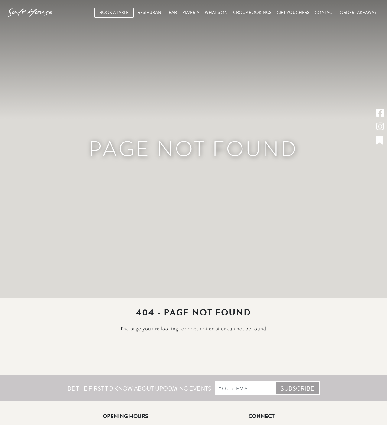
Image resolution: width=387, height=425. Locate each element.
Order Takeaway (358, 13)
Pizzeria (190, 13)
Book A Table (113, 12)
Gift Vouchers (293, 13)
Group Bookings (252, 13)
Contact (324, 13)
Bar (173, 13)
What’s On (216, 13)
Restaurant (150, 13)
